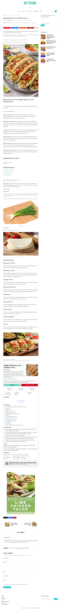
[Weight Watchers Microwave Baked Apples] (7, 524)
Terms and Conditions (5, 601)
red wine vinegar (12, 411)
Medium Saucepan (21, 400)
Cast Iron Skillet (20, 402)
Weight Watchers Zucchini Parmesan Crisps (27, 524)
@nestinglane (16, 464)
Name (4, 571)
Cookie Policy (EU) (4, 604)
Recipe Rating (5, 558)
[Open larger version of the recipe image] (32, 370)
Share (11, 517)
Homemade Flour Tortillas (14, 230)
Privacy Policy (4, 602)
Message (4, 562)
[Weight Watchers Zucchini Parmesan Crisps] (34, 524)
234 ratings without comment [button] (22, 548)
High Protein (36, 11)
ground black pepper (12, 418)
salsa (9, 423)
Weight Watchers (29, 11)
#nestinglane (25, 464)
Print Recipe (12, 385)
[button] (4, 379)
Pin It (15, 517)
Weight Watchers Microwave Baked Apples (14, 524)
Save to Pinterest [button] (30, 385)
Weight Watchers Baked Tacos (7, 172)
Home (19, 11)
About (41, 11)
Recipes (23, 11)
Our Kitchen (3, 598)
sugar (9, 408)
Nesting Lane (9, 20)
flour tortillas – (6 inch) (12, 419)
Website (4, 580)
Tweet (6, 517)
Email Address (5, 575)
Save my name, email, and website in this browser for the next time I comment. (16, 584)
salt (9, 415)
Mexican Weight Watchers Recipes (8, 170)
